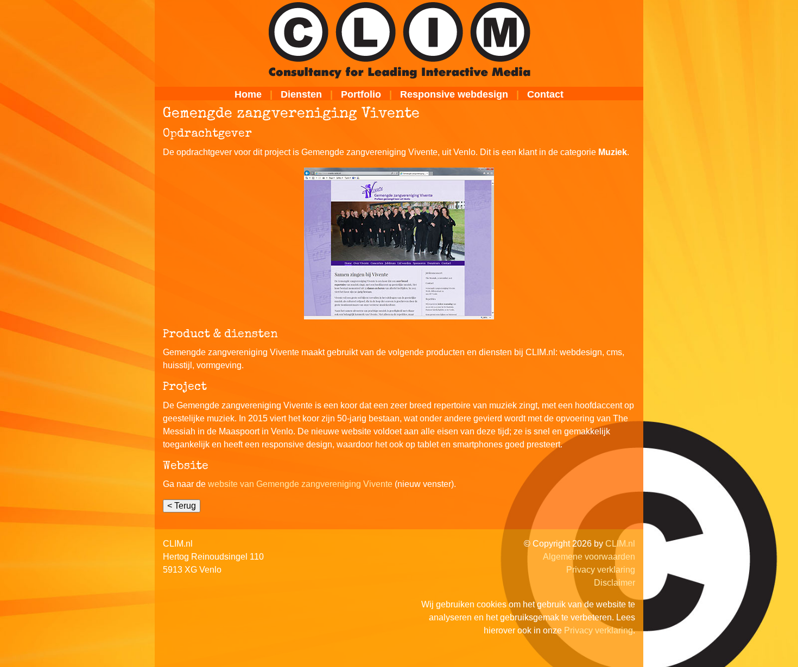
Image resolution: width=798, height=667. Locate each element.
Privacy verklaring (600, 569)
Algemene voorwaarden (589, 556)
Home (248, 94)
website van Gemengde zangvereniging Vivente (300, 484)
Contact (545, 94)
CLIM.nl (620, 543)
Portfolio (361, 94)
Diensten (301, 94)
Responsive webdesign (454, 94)
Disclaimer (614, 582)
